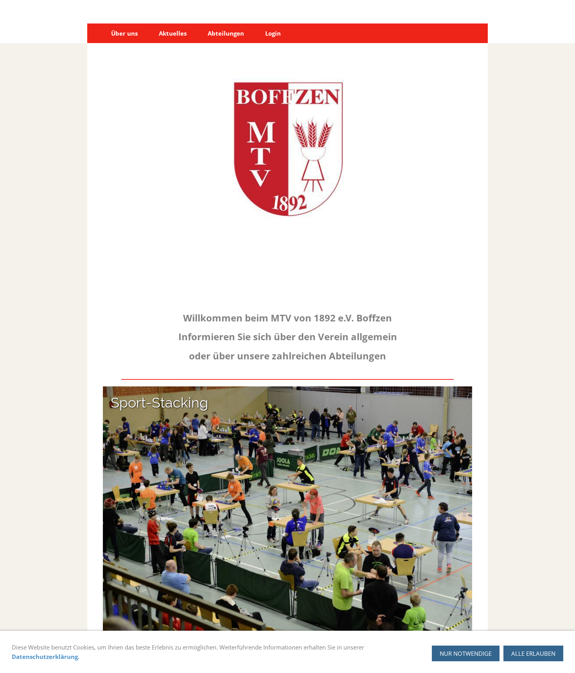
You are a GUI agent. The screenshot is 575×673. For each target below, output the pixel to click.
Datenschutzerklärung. (45, 656)
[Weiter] (462, 509)
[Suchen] (479, 33)
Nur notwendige (466, 653)
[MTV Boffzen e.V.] (96, 33)
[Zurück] (112, 509)
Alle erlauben (533, 653)
